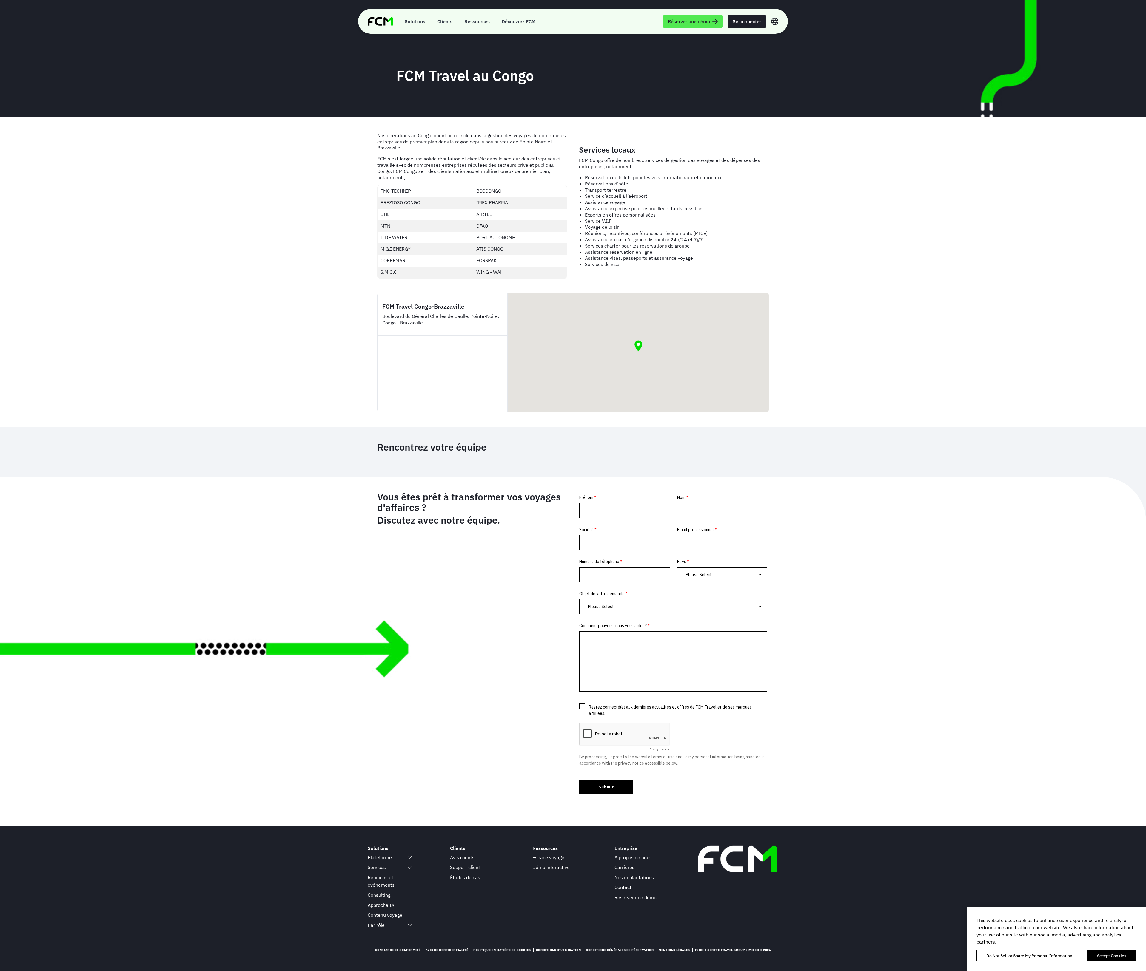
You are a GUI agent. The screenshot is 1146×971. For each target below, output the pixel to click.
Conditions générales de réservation (620, 950)
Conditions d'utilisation (558, 950)
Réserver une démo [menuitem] (689, 21)
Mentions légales (674, 950)
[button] (638, 345)
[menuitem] (415, 21)
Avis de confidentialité (447, 950)
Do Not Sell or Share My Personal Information (1029, 955)
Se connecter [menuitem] (747, 21)
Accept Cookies (1111, 955)
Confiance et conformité (398, 950)
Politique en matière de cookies (502, 950)
